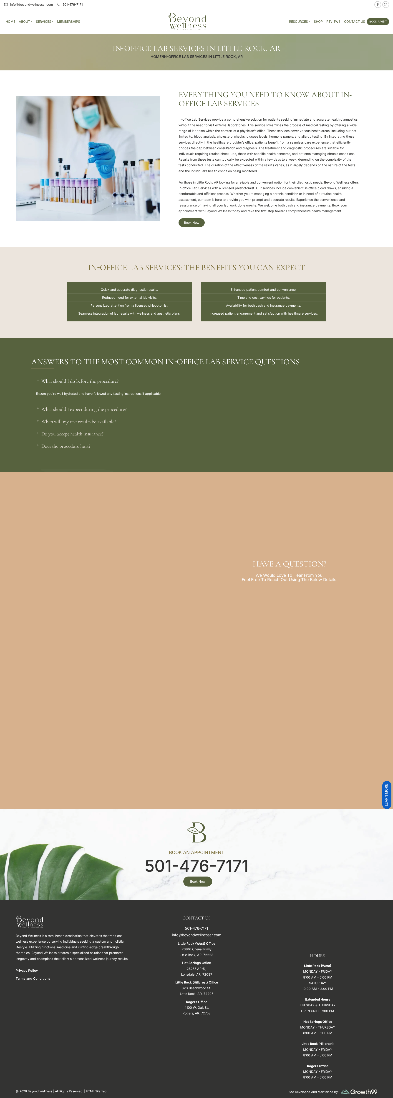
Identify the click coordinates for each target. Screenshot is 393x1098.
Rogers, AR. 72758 (197, 1013)
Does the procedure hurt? (65, 446)
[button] (196, 381)
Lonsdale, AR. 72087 (196, 974)
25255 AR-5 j (196, 969)
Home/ (157, 56)
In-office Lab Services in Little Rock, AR (203, 56)
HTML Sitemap (96, 1091)
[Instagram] (385, 4)
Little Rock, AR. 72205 (196, 994)
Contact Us (354, 21)
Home (10, 21)
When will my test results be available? (78, 422)
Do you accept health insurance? (72, 434)
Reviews (333, 21)
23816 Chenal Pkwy (197, 949)
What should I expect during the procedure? (83, 409)
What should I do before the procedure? (79, 381)
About (24, 21)
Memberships (68, 21)
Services (43, 21)
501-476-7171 (197, 866)
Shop (318, 21)
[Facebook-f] (377, 4)
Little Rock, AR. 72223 (196, 955)
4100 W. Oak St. (196, 1007)
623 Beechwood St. (196, 988)
